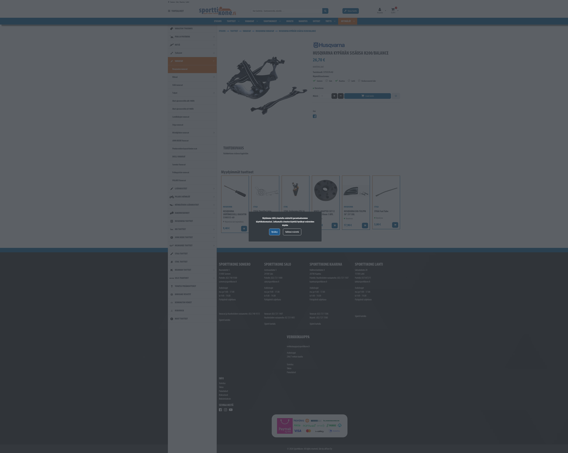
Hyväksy (274, 231)
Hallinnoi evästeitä (292, 231)
